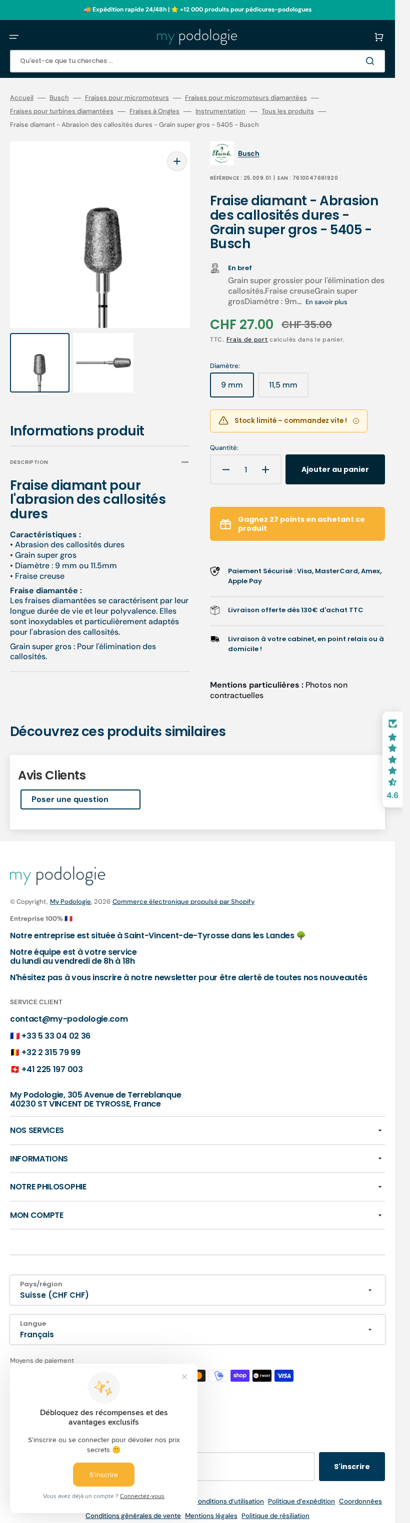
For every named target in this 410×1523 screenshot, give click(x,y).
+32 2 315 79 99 (51, 1052)
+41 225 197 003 (52, 1069)
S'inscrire (352, 1467)
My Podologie (70, 901)
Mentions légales (211, 1516)
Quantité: (224, 448)
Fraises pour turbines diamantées (62, 111)
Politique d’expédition (301, 1501)
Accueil (22, 98)
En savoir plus (327, 302)
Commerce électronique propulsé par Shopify (183, 901)
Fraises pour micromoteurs (127, 98)
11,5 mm (288, 388)
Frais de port (247, 340)
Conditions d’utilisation (228, 1501)
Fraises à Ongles (155, 111)
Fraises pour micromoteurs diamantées (246, 98)
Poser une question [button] (70, 799)
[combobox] (197, 61)
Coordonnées (360, 1501)
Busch (59, 98)
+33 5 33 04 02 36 (56, 1036)
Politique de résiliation (276, 1516)
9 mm (237, 388)
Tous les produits (288, 111)
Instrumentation (221, 111)
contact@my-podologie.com (69, 1019)
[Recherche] (372, 61)
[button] (14, 37)
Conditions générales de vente (133, 1516)
